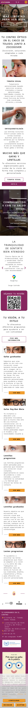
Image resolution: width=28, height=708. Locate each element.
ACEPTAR (20, 705)
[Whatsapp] (18, 2)
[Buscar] (16, 2)
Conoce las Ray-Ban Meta (14, 24)
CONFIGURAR (14, 700)
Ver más (16, 413)
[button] (26, 2)
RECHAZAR (8, 705)
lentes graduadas (11, 450)
